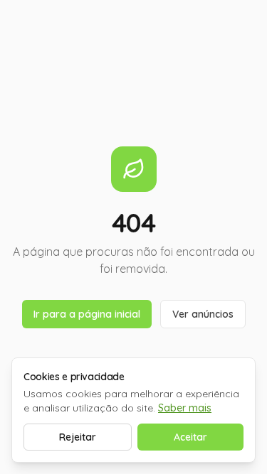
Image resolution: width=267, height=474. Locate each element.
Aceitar (190, 437)
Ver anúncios (203, 314)
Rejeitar (77, 437)
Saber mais (184, 408)
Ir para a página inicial (86, 314)
